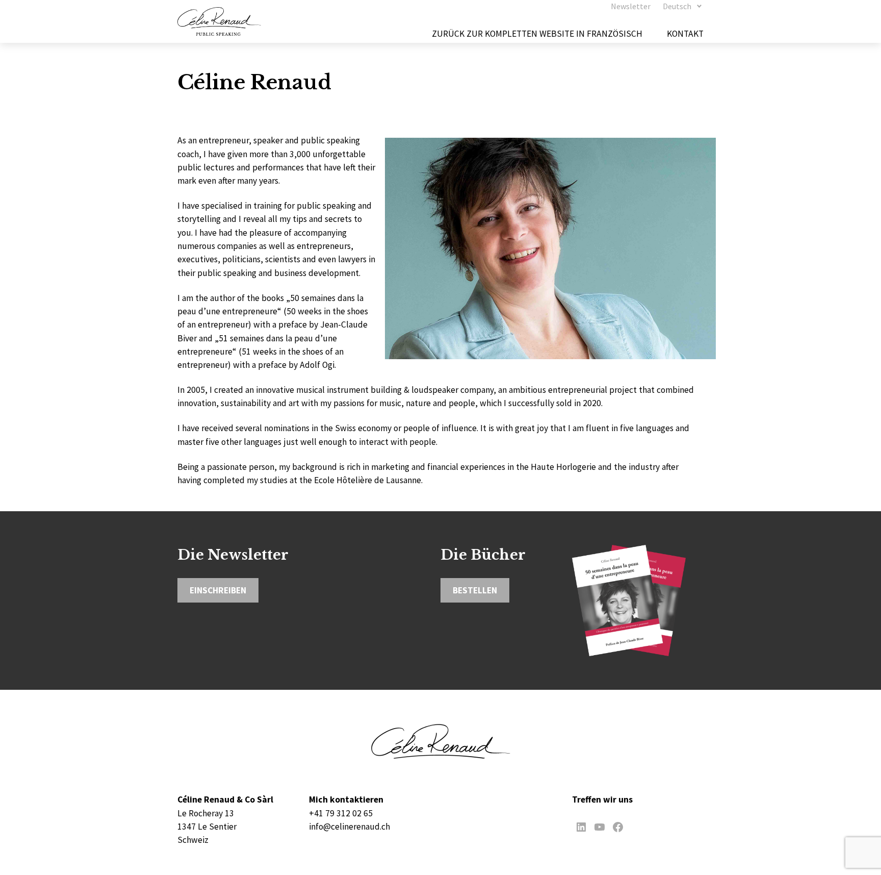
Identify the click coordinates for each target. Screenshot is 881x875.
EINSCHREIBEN (218, 590)
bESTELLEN (475, 590)
